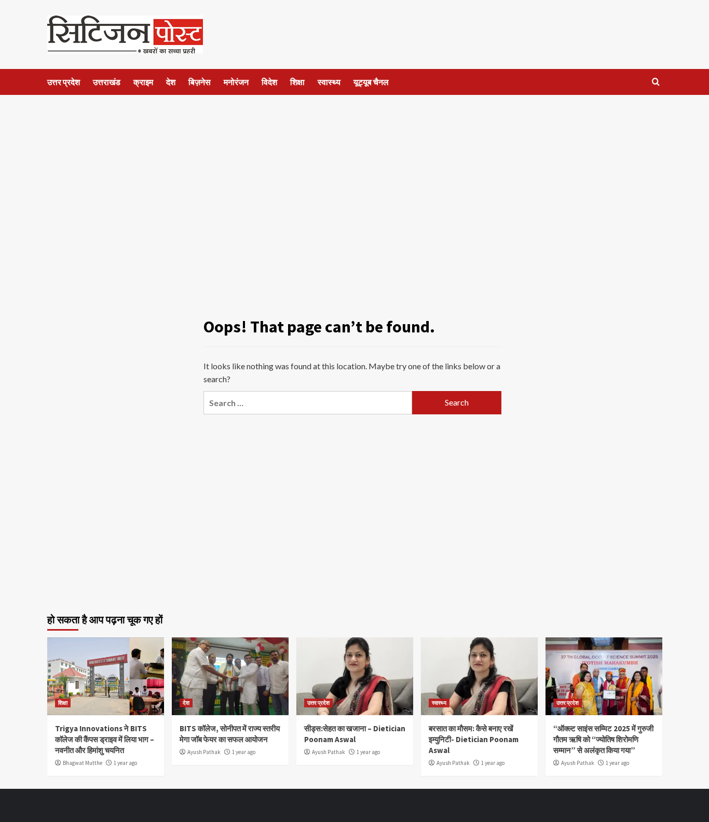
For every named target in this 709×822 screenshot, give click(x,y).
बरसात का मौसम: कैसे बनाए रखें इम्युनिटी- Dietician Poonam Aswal (474, 739)
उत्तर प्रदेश (63, 82)
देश (170, 82)
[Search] (655, 82)
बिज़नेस (199, 82)
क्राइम (143, 82)
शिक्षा (297, 82)
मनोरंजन (236, 82)
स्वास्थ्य (329, 82)
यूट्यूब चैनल (371, 82)
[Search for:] (307, 402)
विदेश (269, 82)
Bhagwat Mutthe (82, 763)
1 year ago (125, 763)
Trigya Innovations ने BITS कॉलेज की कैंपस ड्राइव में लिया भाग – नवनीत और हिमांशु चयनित (104, 739)
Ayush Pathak (204, 752)
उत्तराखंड (106, 82)
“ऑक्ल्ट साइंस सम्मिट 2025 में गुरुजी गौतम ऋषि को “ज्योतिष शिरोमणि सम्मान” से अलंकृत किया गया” (603, 739)
